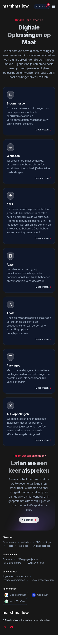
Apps (48, 542)
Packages (23, 545)
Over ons (7, 559)
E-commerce (9, 542)
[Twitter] (5, 627)
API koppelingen (42, 545)
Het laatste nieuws (12, 562)
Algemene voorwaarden (15, 576)
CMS (38, 542)
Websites (26, 542)
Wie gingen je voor (29, 559)
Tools (10, 545)
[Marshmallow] (16, 6)
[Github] (11, 627)
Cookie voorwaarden (42, 580)
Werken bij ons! (36, 562)
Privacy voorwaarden (14, 580)
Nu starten (29, 519)
